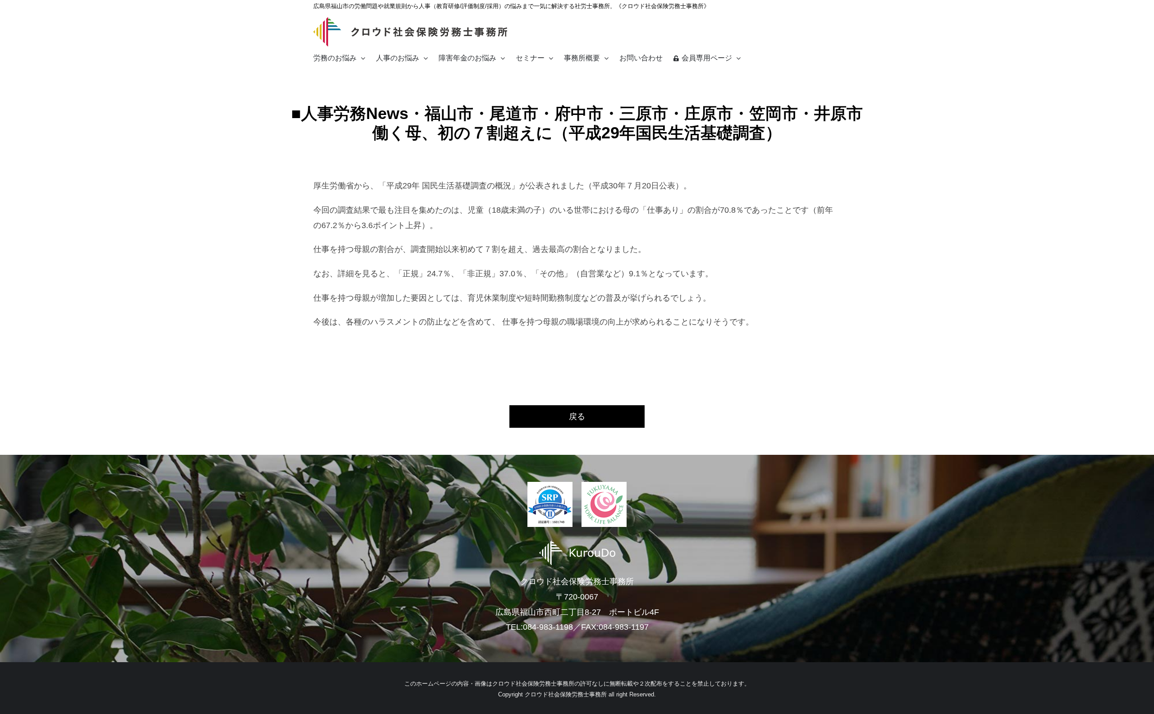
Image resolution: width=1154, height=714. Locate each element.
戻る (577, 416)
